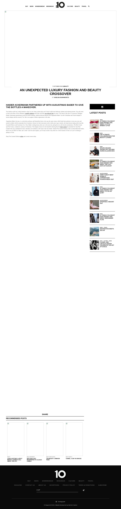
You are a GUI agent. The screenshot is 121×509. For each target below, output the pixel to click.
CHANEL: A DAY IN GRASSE (73, 458)
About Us (42, 485)
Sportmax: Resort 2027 (107, 202)
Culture (70, 6)
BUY (26, 6)
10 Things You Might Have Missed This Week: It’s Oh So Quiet (107, 191)
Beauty (77, 6)
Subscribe (102, 485)
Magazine (18, 485)
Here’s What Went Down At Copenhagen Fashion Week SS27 (107, 177)
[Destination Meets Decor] (94, 231)
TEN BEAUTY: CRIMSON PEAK (53, 459)
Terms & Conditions (87, 485)
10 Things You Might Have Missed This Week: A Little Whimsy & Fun (107, 123)
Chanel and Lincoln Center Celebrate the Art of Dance (107, 244)
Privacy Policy (69, 485)
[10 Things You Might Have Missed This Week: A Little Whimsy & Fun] (94, 124)
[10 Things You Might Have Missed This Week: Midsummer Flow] (94, 218)
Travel (84, 6)
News (31, 6)
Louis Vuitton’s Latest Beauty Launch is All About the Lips (14, 460)
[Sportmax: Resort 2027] (94, 204)
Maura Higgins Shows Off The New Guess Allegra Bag (107, 149)
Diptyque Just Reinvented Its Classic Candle (34, 460)
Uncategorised (104, 173)
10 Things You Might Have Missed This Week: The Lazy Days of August (107, 164)
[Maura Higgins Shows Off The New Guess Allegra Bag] (94, 151)
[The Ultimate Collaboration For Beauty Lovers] (94, 137)
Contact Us (30, 485)
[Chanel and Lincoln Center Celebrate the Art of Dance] (94, 245)
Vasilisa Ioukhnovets (61, 97)
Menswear (50, 6)
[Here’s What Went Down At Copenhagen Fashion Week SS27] (94, 177)
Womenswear (40, 6)
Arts (101, 240)
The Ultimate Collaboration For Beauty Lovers (107, 136)
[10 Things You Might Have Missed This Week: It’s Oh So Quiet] (94, 191)
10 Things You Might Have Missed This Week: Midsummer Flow (107, 217)
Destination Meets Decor (107, 229)
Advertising (54, 485)
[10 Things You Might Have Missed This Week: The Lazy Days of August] (94, 164)
